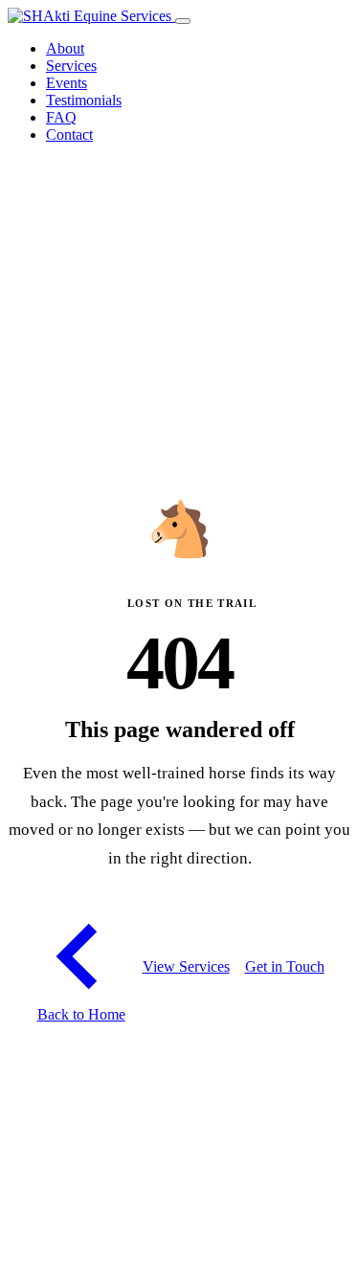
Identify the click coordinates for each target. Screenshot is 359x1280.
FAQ (61, 117)
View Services (186, 966)
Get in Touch (285, 966)
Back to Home (81, 1014)
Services (71, 65)
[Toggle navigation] (183, 21)
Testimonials (84, 100)
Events (66, 83)
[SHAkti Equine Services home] (91, 16)
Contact (69, 134)
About (65, 48)
